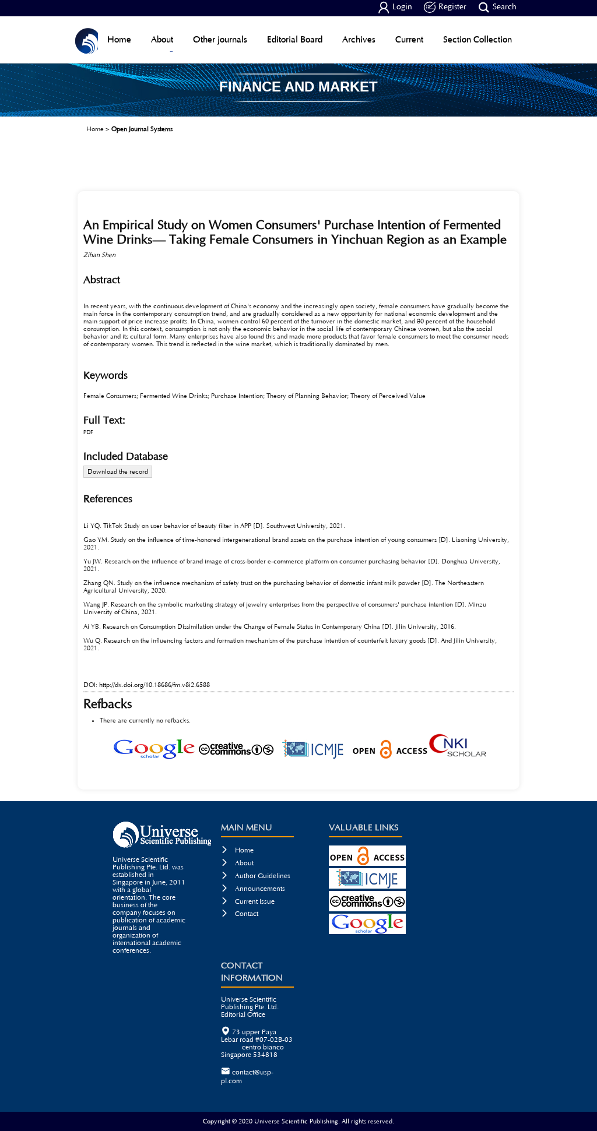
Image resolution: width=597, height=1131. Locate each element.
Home (119, 39)
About (162, 39)
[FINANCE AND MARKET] (298, 112)
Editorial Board (294, 39)
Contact (239, 914)
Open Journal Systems (142, 129)
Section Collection (477, 39)
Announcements (253, 889)
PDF (88, 432)
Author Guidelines (255, 876)
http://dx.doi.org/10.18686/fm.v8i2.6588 (154, 685)
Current (409, 39)
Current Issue (248, 901)
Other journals (220, 39)
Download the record (117, 471)
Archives (358, 39)
